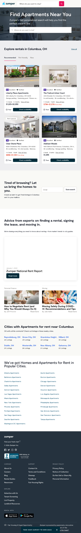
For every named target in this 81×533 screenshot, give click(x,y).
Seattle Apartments (11, 419)
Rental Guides (9, 479)
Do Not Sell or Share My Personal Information (62, 477)
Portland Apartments (12, 411)
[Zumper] (9, 3)
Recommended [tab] (10, 58)
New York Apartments (12, 402)
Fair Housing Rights (35, 482)
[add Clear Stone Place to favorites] (36, 118)
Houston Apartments (48, 390)
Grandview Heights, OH (50, 337)
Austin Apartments (47, 373)
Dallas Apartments (11, 386)
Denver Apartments (47, 386)
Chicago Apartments (48, 381)
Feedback (32, 479)
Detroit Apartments (11, 390)
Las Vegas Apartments (12, 394)
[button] (12, 515)
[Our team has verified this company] (17, 90)
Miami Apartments (11, 398)
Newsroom (8, 482)
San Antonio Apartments (49, 411)
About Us (7, 468)
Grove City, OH (29, 337)
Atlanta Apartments (11, 373)
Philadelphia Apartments (49, 402)
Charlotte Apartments (12, 381)
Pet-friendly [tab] (23, 58)
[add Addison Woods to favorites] (74, 118)
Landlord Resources (12, 504)
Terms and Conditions (36, 472)
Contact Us (32, 468)
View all (74, 49)
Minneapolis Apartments (49, 398)
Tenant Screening (11, 497)
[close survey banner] (57, 530)
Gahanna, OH (65, 345)
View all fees (25, 102)
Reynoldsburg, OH (12, 337)
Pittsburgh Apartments (49, 407)
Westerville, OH (29, 345)
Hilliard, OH (64, 337)
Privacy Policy (58, 468)
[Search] (61, 3)
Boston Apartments (47, 377)
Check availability (25, 109)
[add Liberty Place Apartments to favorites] (36, 68)
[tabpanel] (40, 113)
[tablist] (40, 58)
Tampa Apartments (47, 419)
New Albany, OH (47, 345)
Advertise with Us (11, 493)
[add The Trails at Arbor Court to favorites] (74, 68)
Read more (12, 276)
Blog (6, 475)
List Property (9, 500)
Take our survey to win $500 (37, 530)
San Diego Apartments (12, 415)
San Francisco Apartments (50, 415)
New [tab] (32, 58)
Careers (7, 472)
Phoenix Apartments (12, 407)
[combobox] (37, 3)
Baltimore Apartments (12, 377)
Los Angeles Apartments (49, 394)
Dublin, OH (9, 345)
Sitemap (31, 475)
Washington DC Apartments (14, 424)
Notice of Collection (61, 472)
